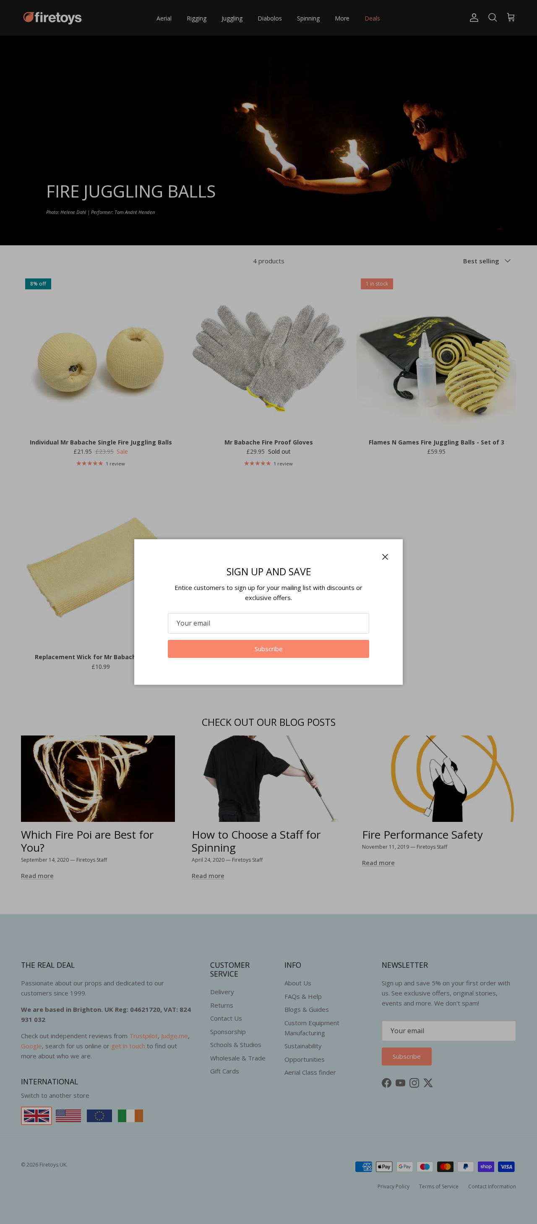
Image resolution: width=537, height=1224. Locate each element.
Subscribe (269, 648)
